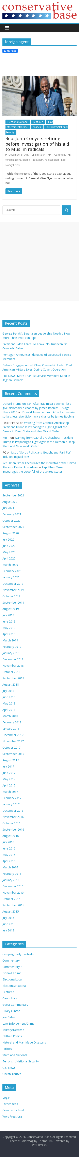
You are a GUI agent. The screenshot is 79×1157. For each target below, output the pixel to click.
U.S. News (9, 1068)
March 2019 (10, 640)
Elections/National (17, 122)
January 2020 (10, 577)
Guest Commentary (15, 1005)
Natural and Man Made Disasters (24, 1042)
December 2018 (12, 659)
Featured (38, 122)
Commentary (11, 960)
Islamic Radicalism (32, 159)
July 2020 (8, 539)
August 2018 (10, 684)
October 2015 (11, 899)
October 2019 (11, 596)
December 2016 (12, 810)
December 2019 (12, 584)
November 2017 (13, 741)
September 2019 (13, 602)
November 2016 (13, 817)
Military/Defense (13, 1030)
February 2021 (11, 514)
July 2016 (8, 842)
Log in (6, 1097)
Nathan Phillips (12, 1036)
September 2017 (13, 754)
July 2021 (8, 508)
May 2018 (8, 703)
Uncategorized (11, 1074)
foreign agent (13, 159)
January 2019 (10, 653)
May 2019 (8, 628)
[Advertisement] (39, 261)
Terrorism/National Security (20, 1061)
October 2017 (11, 747)
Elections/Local (12, 979)
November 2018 (13, 665)
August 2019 (10, 609)
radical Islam (52, 159)
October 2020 (11, 520)
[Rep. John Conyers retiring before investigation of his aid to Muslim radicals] (39, 78)
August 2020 (10, 533)
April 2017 (8, 785)
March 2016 (10, 867)
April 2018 (8, 710)
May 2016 (8, 855)
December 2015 (12, 886)
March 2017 (10, 792)
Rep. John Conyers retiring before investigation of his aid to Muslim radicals (37, 143)
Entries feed (10, 1104)
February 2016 (11, 874)
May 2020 (8, 552)
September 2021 (13, 495)
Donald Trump (11, 973)
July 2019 (8, 615)
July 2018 (8, 691)
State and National (14, 1055)
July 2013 (8, 930)
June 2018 (8, 697)
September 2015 (13, 905)
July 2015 (8, 918)
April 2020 (8, 558)
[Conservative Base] (39, 4)
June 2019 (8, 621)
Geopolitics (9, 998)
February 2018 (11, 722)
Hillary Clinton (11, 1011)
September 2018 (13, 678)
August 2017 (10, 760)
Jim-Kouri (40, 154)
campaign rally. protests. (18, 954)
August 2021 (10, 502)
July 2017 (8, 766)
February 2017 (11, 798)
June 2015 (8, 924)
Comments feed (13, 1110)
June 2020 (8, 546)
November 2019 (13, 590)
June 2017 (8, 773)
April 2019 (8, 634)
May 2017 (8, 779)
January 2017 (10, 804)
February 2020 (11, 571)
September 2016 (13, 829)
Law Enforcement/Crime (18, 1023)
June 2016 (8, 848)
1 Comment (59, 154)
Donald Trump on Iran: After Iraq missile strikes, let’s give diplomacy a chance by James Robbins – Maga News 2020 (36, 408)
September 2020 (13, 527)
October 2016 (11, 823)
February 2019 (11, 647)
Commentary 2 (12, 967)
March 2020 (10, 565)
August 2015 (10, 911)
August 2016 (10, 836)
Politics (37, 127)
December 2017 (12, 735)
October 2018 (11, 672)
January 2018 (10, 729)
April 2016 (8, 861)
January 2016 (10, 880)
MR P (6, 437)
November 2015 (13, 892)
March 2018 (10, 716)
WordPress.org (12, 1116)
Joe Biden (8, 1017)
